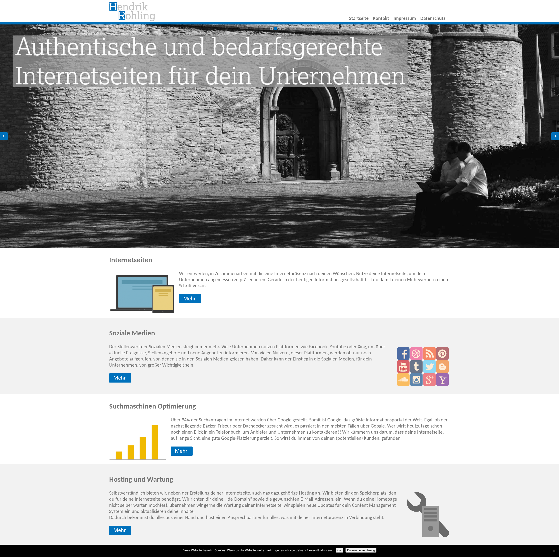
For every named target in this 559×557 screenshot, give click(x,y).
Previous (4, 136)
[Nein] (553, 551)
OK (339, 550)
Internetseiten (130, 260)
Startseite (359, 18)
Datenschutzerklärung (361, 550)
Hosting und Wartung (141, 479)
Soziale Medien (132, 333)
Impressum (404, 18)
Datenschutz (432, 18)
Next (555, 136)
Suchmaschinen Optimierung (152, 406)
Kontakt (381, 18)
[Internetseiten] (132, 20)
